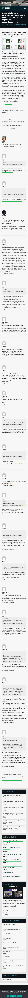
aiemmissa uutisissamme (13, 74)
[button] (25, 8)
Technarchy (4, 498)
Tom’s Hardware (8, 104)
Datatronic (10, 837)
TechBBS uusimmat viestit (11, 921)
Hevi (3, 159)
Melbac (3, 370)
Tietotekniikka (17, 24)
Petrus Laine (9, 24)
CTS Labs (11, 110)
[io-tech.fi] (6, 8)
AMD (3, 110)
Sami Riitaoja (5, 286)
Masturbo (4, 528)
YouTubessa (6, 903)
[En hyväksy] (26, 994)
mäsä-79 (4, 478)
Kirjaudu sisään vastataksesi (8, 146)
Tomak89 (4, 346)
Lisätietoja (19, 996)
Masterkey (17, 110)
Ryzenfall (22, 110)
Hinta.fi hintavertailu (7, 979)
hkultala (3, 561)
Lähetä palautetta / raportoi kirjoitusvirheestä (12, 125)
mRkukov (4, 449)
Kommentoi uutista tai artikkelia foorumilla (11, 119)
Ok (7, 996)
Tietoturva (4, 112)
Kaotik (3, 186)
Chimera (6, 110)
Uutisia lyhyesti (8, 792)
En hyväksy (12, 996)
